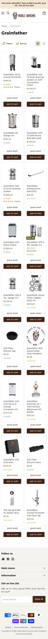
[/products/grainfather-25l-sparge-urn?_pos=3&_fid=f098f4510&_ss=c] (12, 120)
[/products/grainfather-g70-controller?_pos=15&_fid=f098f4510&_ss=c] (12, 447)
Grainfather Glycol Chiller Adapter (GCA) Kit (35, 298)
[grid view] (38, 44)
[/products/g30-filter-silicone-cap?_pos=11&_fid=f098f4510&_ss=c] (12, 336)
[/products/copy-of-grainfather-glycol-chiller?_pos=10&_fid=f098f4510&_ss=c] (35, 283)
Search (8, 627)
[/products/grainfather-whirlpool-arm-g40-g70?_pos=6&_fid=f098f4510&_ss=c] (35, 174)
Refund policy (37, 627)
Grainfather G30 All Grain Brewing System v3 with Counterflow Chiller (35, 79)
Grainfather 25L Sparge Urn (11, 134)
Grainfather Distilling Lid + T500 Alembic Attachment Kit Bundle (34, 406)
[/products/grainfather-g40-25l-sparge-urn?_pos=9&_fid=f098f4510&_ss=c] (12, 283)
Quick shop (12, 98)
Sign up (39, 599)
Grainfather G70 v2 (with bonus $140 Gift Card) (34, 135)
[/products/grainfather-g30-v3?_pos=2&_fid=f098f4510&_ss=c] (35, 62)
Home (4, 26)
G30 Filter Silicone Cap (9, 349)
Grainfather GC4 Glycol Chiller (11, 243)
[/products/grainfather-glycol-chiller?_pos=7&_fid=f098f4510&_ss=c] (12, 230)
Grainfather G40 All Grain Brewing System (11, 188)
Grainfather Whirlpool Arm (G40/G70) (34, 188)
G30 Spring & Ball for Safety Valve (11, 511)
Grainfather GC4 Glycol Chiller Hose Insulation (34, 351)
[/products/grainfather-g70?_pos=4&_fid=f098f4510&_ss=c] (35, 120)
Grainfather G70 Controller (11, 461)
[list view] (44, 44)
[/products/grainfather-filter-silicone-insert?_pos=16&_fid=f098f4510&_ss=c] (35, 447)
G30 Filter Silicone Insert (34, 461)
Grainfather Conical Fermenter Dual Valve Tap (36, 513)
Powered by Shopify (24, 634)
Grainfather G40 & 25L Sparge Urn (12, 296)
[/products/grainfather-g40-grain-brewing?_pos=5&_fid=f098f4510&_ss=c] (12, 174)
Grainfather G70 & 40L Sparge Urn (35, 243)
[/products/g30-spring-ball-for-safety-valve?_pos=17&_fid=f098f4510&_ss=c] (12, 498)
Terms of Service (21, 627)
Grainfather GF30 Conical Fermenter (12, 75)
